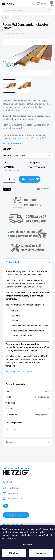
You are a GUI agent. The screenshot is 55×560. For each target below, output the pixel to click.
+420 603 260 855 (15, 493)
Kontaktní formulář (16, 515)
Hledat (48, 11)
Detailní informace (11, 144)
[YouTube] (6, 505)
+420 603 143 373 (15, 498)
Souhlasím (41, 553)
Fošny (14, 429)
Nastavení (27, 544)
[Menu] (51, 3)
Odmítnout (14, 553)
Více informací (9, 538)
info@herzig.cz (14, 488)
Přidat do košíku (27, 179)
